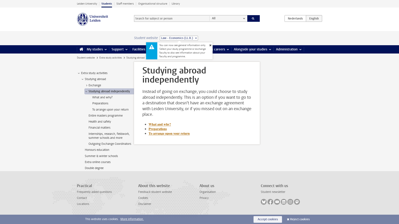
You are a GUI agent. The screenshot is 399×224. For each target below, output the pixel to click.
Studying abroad (135, 57)
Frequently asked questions (94, 192)
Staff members (125, 3)
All (214, 18)
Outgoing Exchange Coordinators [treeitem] (110, 144)
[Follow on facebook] (270, 202)
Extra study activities (110, 57)
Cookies (143, 198)
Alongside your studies (250, 49)
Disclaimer (144, 204)
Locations (83, 204)
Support (118, 49)
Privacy (204, 198)
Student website (86, 57)
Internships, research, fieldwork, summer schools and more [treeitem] (109, 136)
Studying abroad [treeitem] (95, 79)
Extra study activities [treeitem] (94, 73)
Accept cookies (268, 219)
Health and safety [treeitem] (100, 122)
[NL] (295, 18)
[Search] (253, 18)
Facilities (138, 49)
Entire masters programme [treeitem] (106, 116)
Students (106, 3)
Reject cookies (300, 219)
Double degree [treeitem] (94, 168)
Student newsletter (273, 192)
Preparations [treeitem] (100, 103)
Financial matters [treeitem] (99, 128)
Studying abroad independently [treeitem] (109, 91)
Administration (287, 49)
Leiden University (87, 3)
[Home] (80, 49)
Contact (82, 198)
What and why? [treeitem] (102, 97)
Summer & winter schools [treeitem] (101, 156)
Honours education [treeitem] (97, 150)
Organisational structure (152, 3)
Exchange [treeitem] (95, 85)
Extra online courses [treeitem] (98, 162)
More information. (132, 219)
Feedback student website (155, 192)
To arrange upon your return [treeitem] (110, 110)
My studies (95, 49)
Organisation (208, 192)
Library (176, 3)
